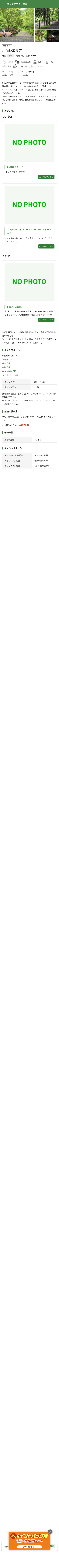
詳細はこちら (48, 176)
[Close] (4, 4)
